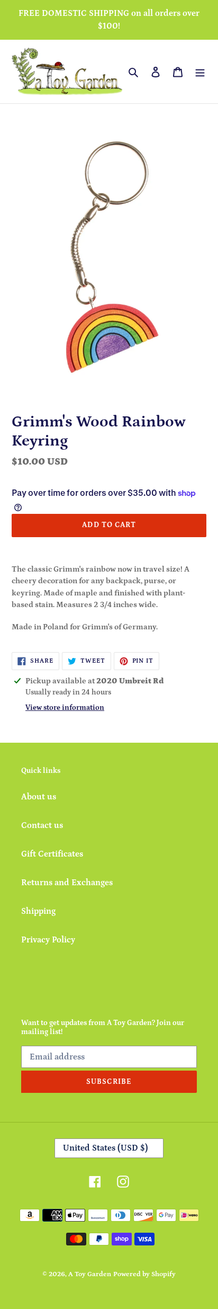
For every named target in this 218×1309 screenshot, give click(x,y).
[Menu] (200, 71)
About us (38, 797)
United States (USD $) (105, 1148)
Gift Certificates (52, 854)
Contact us (42, 825)
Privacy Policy (48, 940)
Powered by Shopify (144, 1274)
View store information (64, 708)
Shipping (38, 911)
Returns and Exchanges (67, 882)
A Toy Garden (89, 1274)
